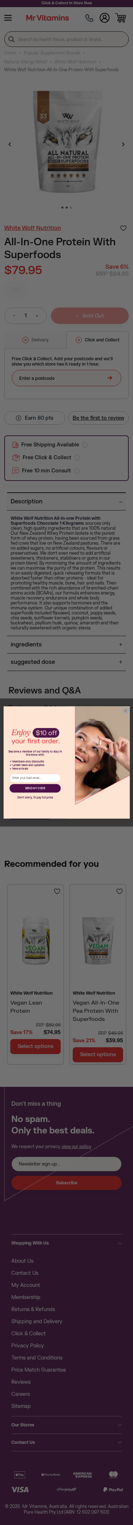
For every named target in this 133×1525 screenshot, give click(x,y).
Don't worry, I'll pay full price (35, 797)
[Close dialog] (125, 711)
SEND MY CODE (35, 788)
